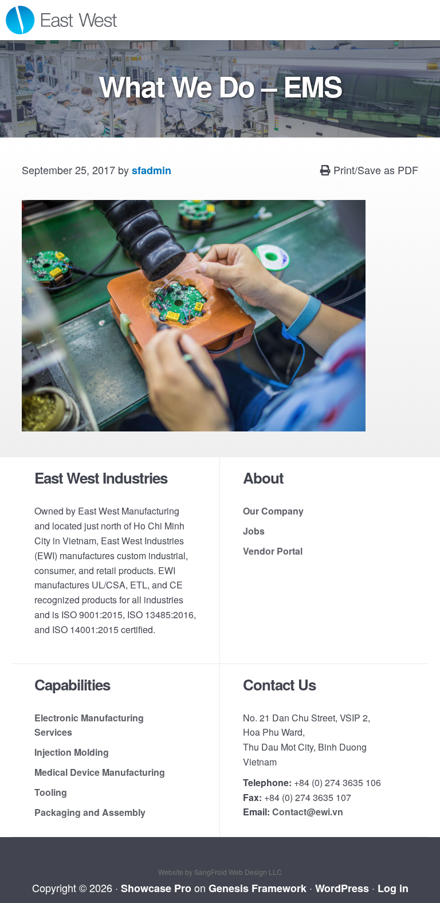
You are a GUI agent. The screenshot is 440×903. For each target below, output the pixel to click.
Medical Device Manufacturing (99, 772)
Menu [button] (420, 19)
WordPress (342, 888)
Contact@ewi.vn (307, 811)
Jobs (254, 530)
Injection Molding (71, 752)
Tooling (50, 792)
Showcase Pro (156, 888)
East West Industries (74, 20)
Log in (393, 888)
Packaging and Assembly (90, 812)
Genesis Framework (258, 888)
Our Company (273, 510)
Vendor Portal (272, 550)
